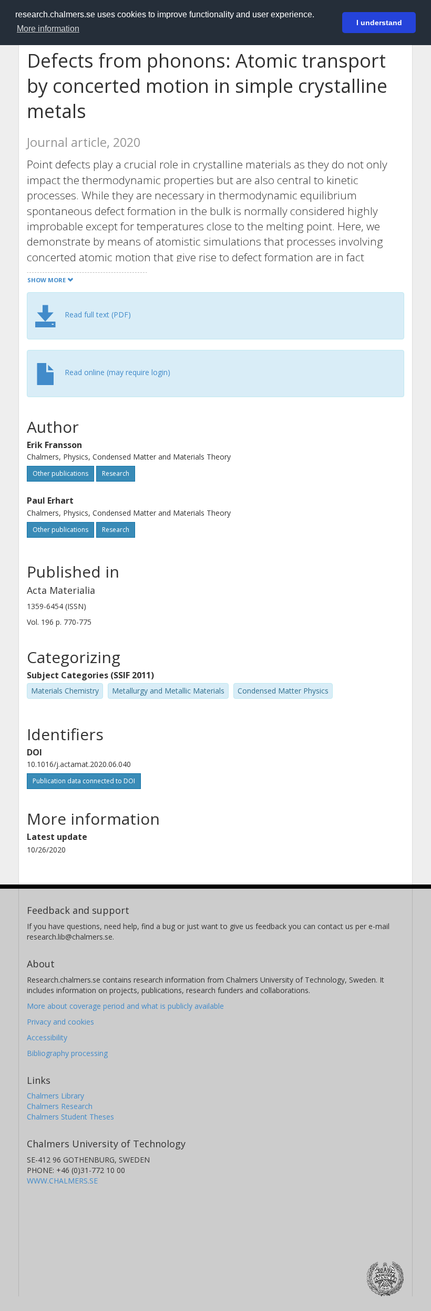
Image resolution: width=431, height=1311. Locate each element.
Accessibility (47, 1037)
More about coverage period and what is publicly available (125, 1006)
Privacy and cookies (60, 1022)
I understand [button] (379, 22)
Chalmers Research (60, 1106)
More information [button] (48, 28)
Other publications (60, 473)
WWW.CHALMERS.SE (62, 1181)
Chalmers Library (55, 1096)
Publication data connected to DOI (84, 780)
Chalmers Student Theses (70, 1117)
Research (115, 473)
